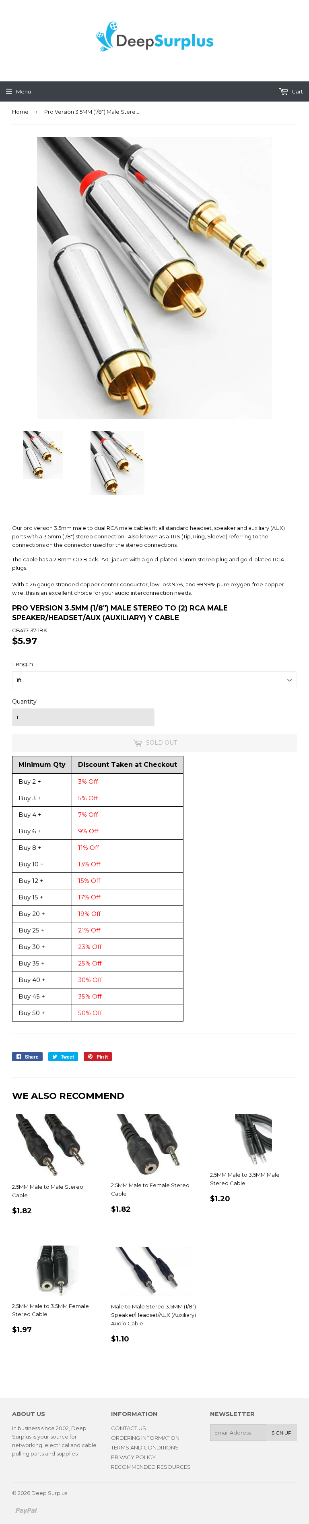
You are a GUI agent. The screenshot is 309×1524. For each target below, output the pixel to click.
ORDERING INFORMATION (145, 1438)
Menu (23, 91)
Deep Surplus (49, 1493)
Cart (296, 91)
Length (22, 664)
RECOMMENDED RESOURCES (151, 1467)
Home (20, 111)
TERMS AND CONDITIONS (145, 1447)
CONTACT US (128, 1428)
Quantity (24, 701)
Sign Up (282, 1433)
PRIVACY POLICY (133, 1457)
